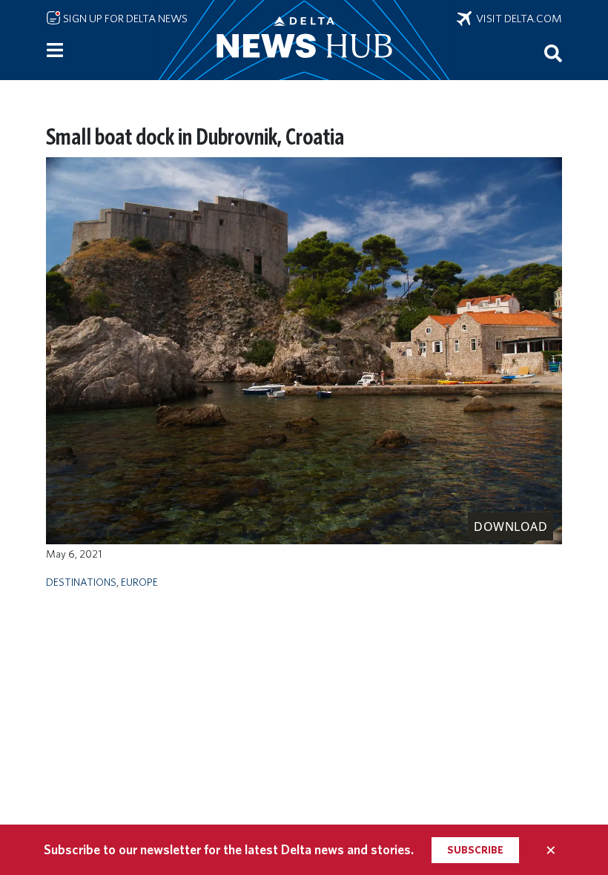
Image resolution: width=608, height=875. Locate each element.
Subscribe (475, 850)
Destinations (81, 581)
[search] (553, 52)
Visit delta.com (517, 18)
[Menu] (55, 50)
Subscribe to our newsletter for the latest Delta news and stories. (229, 849)
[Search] (553, 52)
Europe (139, 581)
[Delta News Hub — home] (304, 40)
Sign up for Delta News (124, 18)
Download (510, 526)
